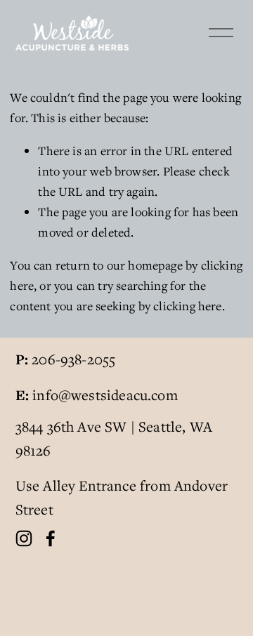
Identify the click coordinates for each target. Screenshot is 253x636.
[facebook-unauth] (50, 538)
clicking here (187, 306)
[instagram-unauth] (23, 538)
